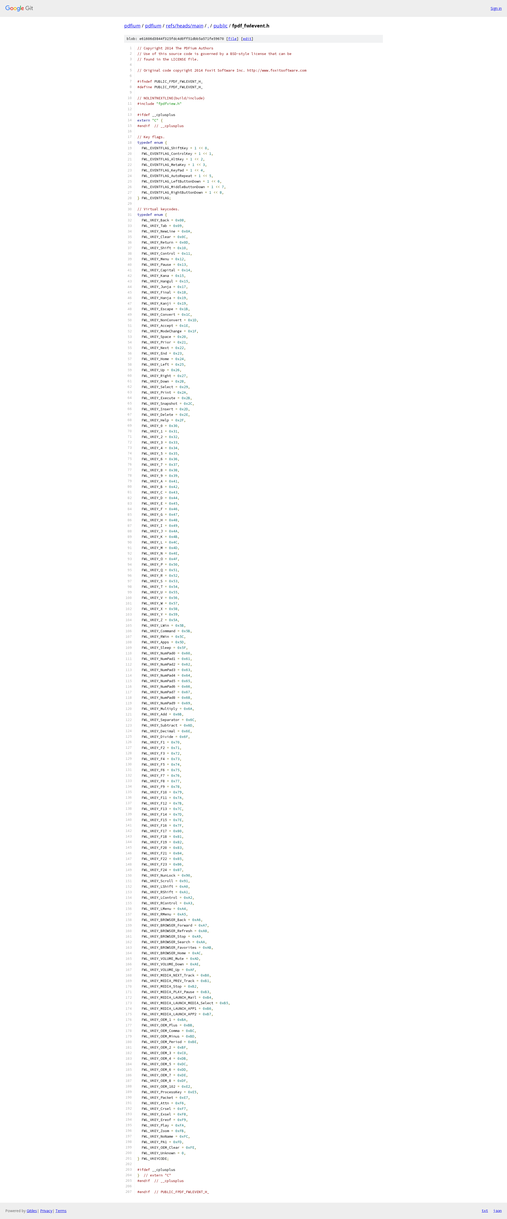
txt (485, 1210)
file (232, 38)
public (220, 25)
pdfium (132, 25)
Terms (61, 1210)
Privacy (46, 1210)
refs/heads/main (184, 25)
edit (247, 38)
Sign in (496, 8)
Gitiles (32, 1210)
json (497, 1210)
